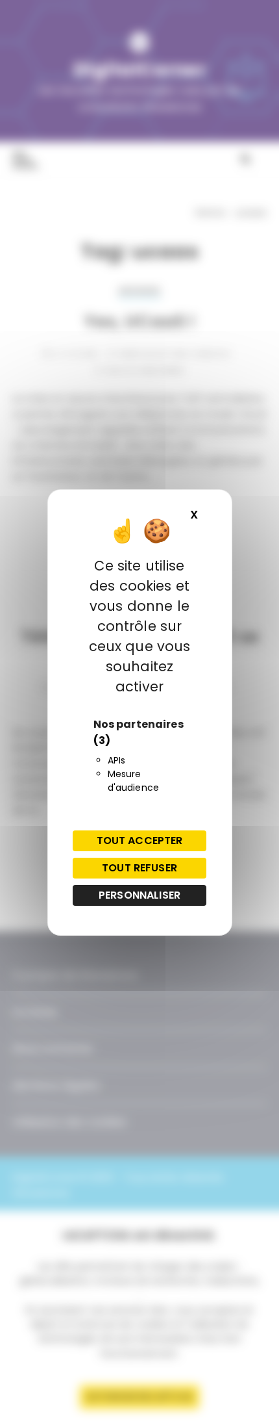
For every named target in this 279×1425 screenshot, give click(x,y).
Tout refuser (139, 867)
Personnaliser (139, 895)
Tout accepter (140, 840)
